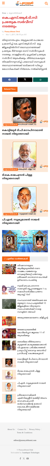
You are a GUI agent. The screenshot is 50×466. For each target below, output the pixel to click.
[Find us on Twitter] (24, 458)
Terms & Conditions (24, 433)
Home (4, 13)
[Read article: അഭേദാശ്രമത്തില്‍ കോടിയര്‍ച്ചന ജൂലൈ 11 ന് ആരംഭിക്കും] (9, 333)
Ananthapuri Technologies (30, 453)
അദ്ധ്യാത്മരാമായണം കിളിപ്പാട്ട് (32, 318)
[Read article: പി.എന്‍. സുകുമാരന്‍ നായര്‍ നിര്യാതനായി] (25, 200)
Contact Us (22, 429)
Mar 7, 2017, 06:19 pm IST (16, 35)
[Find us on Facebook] (20, 458)
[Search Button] (46, 3)
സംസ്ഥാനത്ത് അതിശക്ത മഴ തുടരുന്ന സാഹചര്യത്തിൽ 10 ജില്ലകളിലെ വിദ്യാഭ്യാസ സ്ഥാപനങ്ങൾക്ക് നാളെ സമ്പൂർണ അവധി (32, 306)
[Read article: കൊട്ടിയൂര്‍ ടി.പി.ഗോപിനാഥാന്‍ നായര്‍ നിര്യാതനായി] (25, 111)
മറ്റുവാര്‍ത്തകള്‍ (15, 13)
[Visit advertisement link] (25, 241)
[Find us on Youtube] (27, 458)
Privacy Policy (34, 429)
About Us (11, 429)
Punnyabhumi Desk (12, 32)
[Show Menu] (3, 3)
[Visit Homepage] (24, 3)
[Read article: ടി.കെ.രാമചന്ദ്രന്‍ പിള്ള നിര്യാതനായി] (25, 155)
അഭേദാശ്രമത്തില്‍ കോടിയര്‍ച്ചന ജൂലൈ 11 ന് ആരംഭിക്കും (30, 332)
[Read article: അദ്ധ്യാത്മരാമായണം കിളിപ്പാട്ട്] (9, 321)
